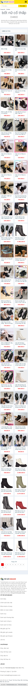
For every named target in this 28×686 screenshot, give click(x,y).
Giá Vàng (25, 680)
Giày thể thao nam (5, 652)
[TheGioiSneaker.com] (10, 1)
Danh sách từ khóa (5, 625)
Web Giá (2, 681)
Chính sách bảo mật (6, 602)
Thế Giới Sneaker (22, 684)
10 (2, 567)
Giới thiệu (3, 599)
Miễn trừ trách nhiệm (6, 610)
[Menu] (26, 2)
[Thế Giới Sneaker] (8, 579)
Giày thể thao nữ (5, 659)
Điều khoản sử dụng (6, 606)
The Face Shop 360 (17, 680)
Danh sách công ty (5, 621)
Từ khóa (8, 9)
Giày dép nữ (4, 655)
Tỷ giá (10, 680)
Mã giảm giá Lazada (6, 632)
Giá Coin (7, 681)
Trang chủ (2, 9)
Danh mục (3, 613)
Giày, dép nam (4, 648)
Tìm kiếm (22, 6)
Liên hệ (2, 639)
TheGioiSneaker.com (11, 684)
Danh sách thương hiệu (7, 617)
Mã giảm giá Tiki (5, 628)
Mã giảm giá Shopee (6, 636)
